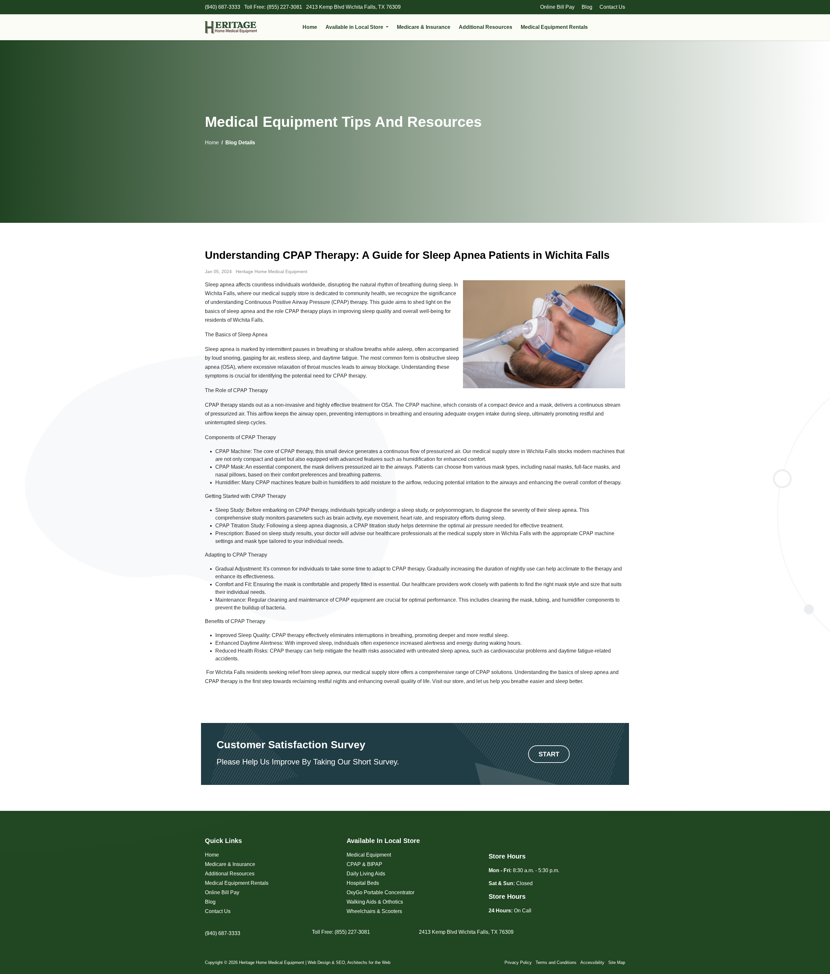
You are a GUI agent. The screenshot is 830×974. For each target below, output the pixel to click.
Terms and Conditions (556, 962)
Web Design (319, 962)
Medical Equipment (369, 855)
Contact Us (612, 7)
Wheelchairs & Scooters (374, 911)
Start (549, 754)
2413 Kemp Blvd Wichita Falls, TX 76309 (466, 932)
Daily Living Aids (366, 873)
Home (309, 27)
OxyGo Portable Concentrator (380, 892)
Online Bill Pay (557, 7)
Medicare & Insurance (423, 27)
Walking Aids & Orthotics (375, 902)
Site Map (616, 962)
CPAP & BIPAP (364, 864)
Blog (587, 7)
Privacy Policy (518, 962)
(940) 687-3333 (222, 933)
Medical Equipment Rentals (554, 27)
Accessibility (592, 962)
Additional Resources (485, 27)
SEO (340, 962)
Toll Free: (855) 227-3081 (341, 932)
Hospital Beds (363, 883)
